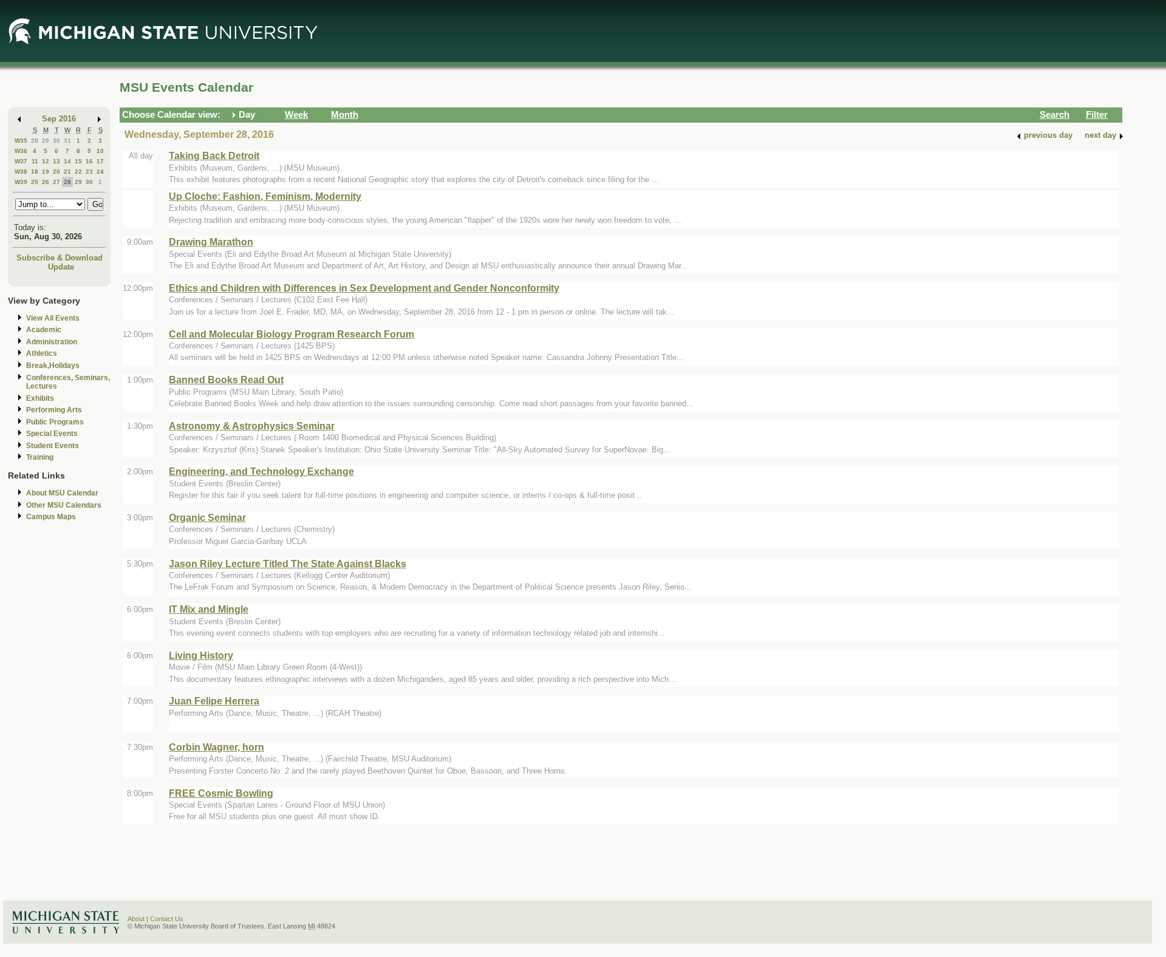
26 (45, 182)
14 (67, 161)
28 (34, 140)
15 (78, 161)
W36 (21, 151)
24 (100, 171)
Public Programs (55, 422)
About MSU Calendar (62, 493)
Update (61, 266)
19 (45, 171)
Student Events (52, 445)
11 (35, 161)
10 (100, 151)
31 (67, 140)
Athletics (41, 353)
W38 (21, 171)
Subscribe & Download (59, 257)
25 (34, 182)
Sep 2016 (59, 118)
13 (56, 161)
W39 (21, 182)
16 (89, 161)
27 (56, 182)
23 (89, 171)
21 (67, 171)
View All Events (53, 318)
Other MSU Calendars (63, 505)
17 (100, 161)
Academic (43, 329)
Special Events (52, 433)
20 (56, 171)
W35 (21, 140)
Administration (51, 342)
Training (39, 457)
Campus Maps (51, 517)
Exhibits (40, 398)
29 (45, 140)
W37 (21, 161)
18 (34, 171)
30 (56, 140)
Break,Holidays (53, 365)
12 (45, 161)
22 (78, 171)
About (136, 918)
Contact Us (166, 918)
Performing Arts (54, 410)
